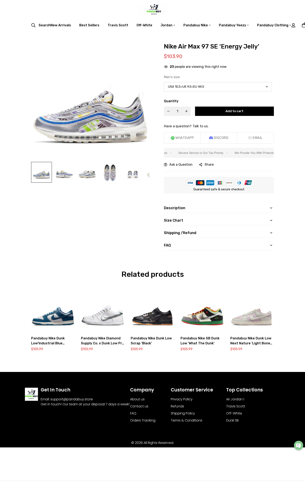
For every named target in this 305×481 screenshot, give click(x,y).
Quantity (171, 101)
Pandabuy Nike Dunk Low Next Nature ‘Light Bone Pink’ (250, 343)
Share (209, 164)
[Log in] (293, 25)
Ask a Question (181, 164)
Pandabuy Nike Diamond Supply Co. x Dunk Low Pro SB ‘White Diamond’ (102, 343)
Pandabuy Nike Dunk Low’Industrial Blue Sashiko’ (48, 343)
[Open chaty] (298, 445)
